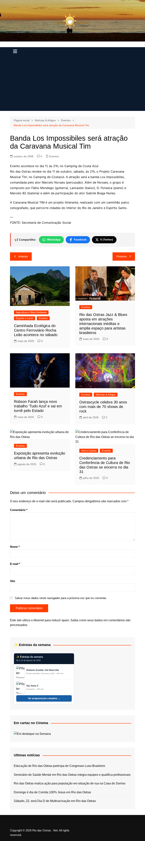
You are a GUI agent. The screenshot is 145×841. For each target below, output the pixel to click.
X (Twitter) (106, 239)
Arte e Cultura (88, 450)
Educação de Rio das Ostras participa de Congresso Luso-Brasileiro (59, 765)
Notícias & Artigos (106, 394)
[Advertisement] (72, 84)
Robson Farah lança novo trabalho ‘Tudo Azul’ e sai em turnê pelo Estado (38, 406)
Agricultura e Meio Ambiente (31, 312)
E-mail (15, 563)
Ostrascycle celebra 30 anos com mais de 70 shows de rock (103, 406)
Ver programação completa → (44, 698)
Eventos (54, 156)
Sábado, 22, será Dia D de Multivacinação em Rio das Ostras (55, 801)
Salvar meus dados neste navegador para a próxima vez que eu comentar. (61, 598)
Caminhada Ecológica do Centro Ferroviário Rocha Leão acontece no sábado (35, 330)
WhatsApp (53, 239)
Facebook (80, 239)
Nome (15, 546)
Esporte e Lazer (24, 318)
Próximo (121, 256)
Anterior (23, 256)
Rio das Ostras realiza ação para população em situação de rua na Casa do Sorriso (69, 783)
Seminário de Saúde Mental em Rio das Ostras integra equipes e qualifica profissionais (72, 774)
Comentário (18, 510)
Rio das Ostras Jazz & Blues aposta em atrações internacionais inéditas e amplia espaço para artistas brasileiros (103, 324)
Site (12, 581)
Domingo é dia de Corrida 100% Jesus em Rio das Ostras (52, 792)
